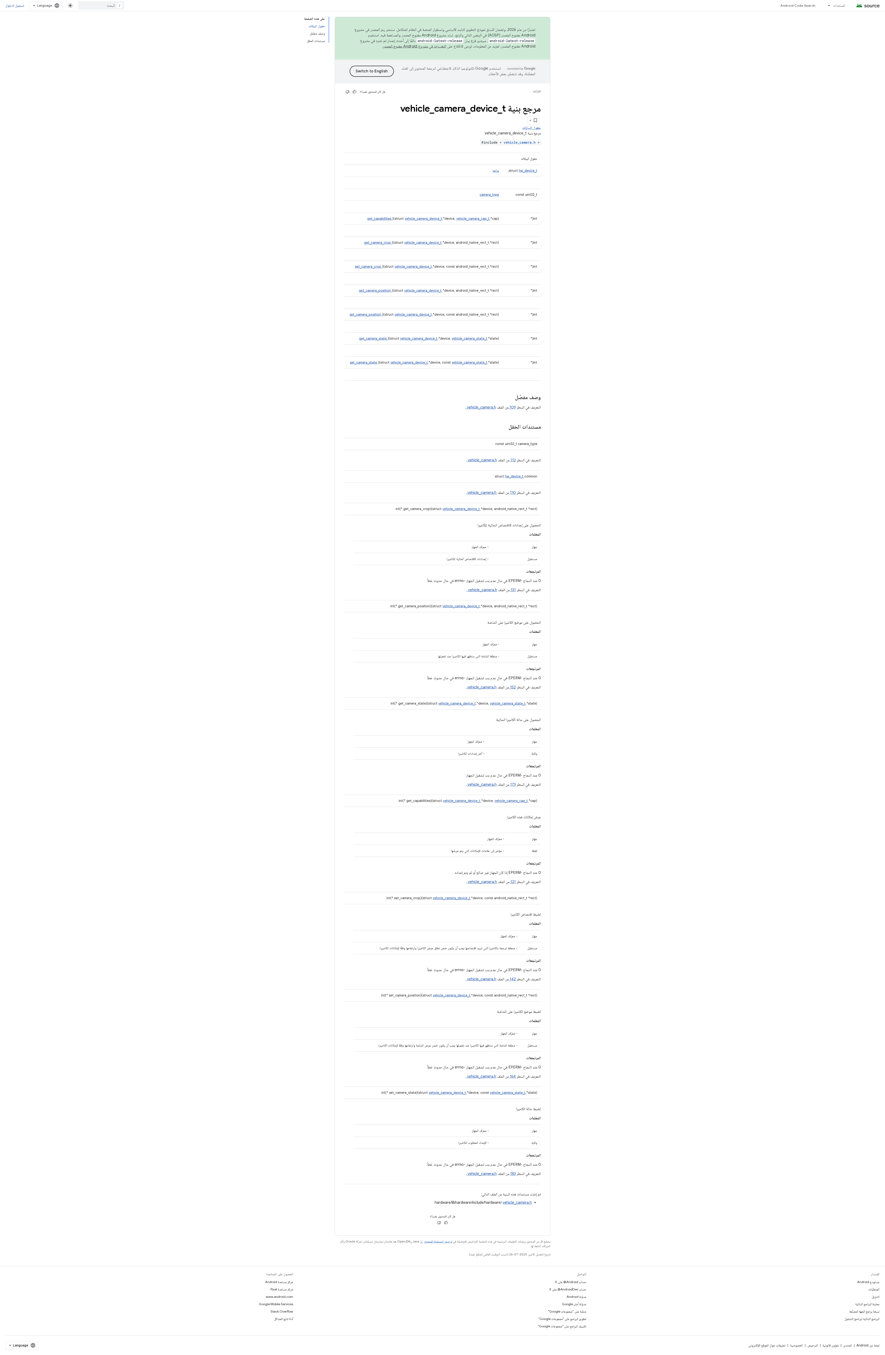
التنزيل (875, 1297)
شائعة (496, 171)
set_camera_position (366, 314)
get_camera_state (373, 338)
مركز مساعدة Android (279, 1282)
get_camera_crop (378, 242)
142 (512, 979)
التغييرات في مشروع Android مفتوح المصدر (414, 46)
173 (512, 784)
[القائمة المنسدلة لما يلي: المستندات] (827, 5)
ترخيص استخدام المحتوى (438, 1241)
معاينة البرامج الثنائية (867, 1304)
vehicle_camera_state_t (470, 338)
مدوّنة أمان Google (574, 1304)
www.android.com (279, 1297)
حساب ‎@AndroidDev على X (567, 1289)
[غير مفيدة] (347, 91)
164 (512, 1076)
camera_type (489, 195)
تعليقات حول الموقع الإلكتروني (766, 1345)
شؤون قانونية (831, 1345)
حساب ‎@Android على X (570, 1282)
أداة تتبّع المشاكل (283, 1319)
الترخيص (812, 1345)
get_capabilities (379, 218)
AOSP (537, 92)
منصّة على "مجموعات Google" (567, 1311)
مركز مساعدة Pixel (282, 1289)
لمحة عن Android (867, 1345)
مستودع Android (868, 1282)
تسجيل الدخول (15, 5)
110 (512, 492)
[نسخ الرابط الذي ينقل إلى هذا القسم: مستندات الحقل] (502, 427)
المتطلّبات (873, 1289)
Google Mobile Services (276, 1304)
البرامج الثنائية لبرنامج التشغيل (861, 1319)
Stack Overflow (282, 1311)
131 (513, 590)
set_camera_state (364, 362)
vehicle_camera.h (521, 142)
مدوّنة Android (576, 1297)
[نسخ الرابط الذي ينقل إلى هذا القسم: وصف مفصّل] (508, 397)
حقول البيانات (531, 127)
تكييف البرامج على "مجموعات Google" (562, 1326)
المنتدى (847, 1345)
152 (512, 687)
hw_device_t (522, 171)
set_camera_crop (368, 266)
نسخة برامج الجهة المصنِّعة (864, 1311)
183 (512, 1173)
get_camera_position (375, 290)
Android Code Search (797, 5)
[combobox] (101, 5)
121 (513, 882)
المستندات (839, 5)
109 (512, 407)
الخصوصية (796, 1345)
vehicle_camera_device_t (424, 218)
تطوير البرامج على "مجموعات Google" (562, 1319)
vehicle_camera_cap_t (473, 218)
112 (513, 460)
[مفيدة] (354, 91)
